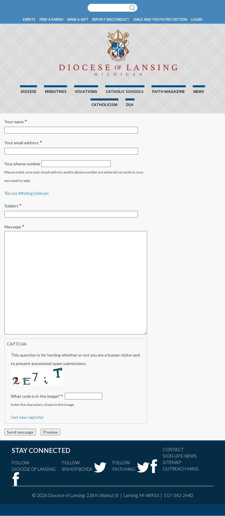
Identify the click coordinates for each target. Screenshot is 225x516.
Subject (11, 205)
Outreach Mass (181, 468)
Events (29, 19)
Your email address (21, 142)
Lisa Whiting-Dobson (29, 193)
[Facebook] (16, 479)
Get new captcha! (27, 417)
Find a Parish (51, 19)
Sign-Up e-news (180, 455)
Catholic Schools (125, 91)
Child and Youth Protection (160, 19)
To (6, 193)
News (198, 91)
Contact (173, 449)
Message (12, 226)
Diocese (28, 91)
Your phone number (22, 163)
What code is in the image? (35, 396)
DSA (130, 104)
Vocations (86, 91)
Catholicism (104, 104)
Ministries (56, 91)
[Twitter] (100, 467)
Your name (14, 121)
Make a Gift (77, 19)
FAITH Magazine (168, 91)
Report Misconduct (110, 19)
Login (196, 19)
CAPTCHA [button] (17, 343)
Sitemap (172, 462)
